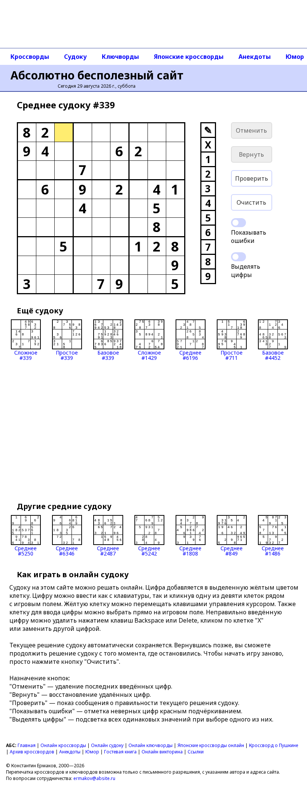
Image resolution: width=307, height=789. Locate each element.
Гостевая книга (120, 752)
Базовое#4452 (273, 355)
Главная (27, 745)
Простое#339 (67, 355)
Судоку (75, 56)
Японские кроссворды (189, 56)
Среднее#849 (232, 550)
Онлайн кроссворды (63, 745)
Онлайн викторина (162, 752)
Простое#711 (232, 355)
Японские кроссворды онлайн (210, 745)
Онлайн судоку (107, 745)
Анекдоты (254, 56)
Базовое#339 (108, 355)
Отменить (251, 130)
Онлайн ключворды (150, 745)
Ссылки (196, 752)
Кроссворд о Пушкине (273, 745)
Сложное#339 (25, 355)
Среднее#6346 (67, 550)
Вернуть (251, 154)
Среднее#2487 (108, 550)
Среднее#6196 (190, 355)
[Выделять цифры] (238, 256)
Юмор (92, 752)
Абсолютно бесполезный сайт (96, 75)
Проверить (251, 178)
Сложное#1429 (149, 355)
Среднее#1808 (190, 550)
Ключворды (120, 56)
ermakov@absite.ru (94, 778)
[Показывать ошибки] (238, 222)
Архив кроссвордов (32, 752)
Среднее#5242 (149, 550)
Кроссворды (29, 56)
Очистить (251, 202)
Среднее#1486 (273, 550)
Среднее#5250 (26, 550)
